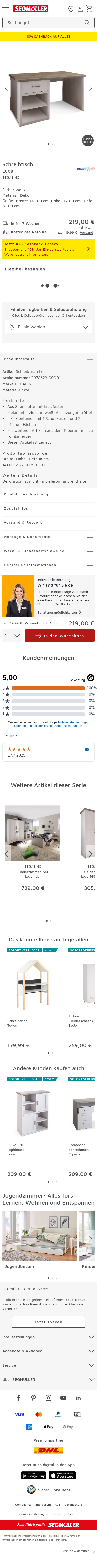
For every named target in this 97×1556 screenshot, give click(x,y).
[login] (80, 9)
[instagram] (48, 1398)
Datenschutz (73, 1504)
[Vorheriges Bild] (6, 88)
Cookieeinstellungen (33, 1514)
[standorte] (71, 9)
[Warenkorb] (90, 9)
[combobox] (12, 635)
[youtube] (63, 1398)
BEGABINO (10, 177)
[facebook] (19, 1398)
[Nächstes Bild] (90, 88)
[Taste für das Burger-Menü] (5, 9)
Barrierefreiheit (63, 1514)
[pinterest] (34, 1398)
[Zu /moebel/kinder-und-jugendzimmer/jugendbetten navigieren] (39, 1236)
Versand (86, 232)
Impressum (43, 1504)
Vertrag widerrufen (76, 1551)
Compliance (23, 1504)
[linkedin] (78, 1398)
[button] (48, 326)
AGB (58, 1504)
